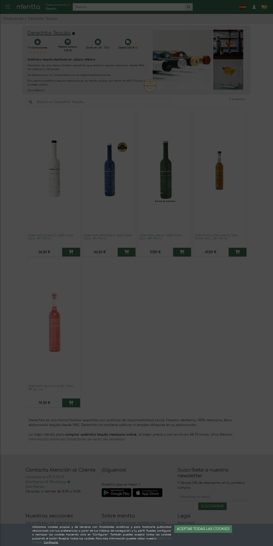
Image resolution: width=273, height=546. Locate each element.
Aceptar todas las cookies (203, 529)
